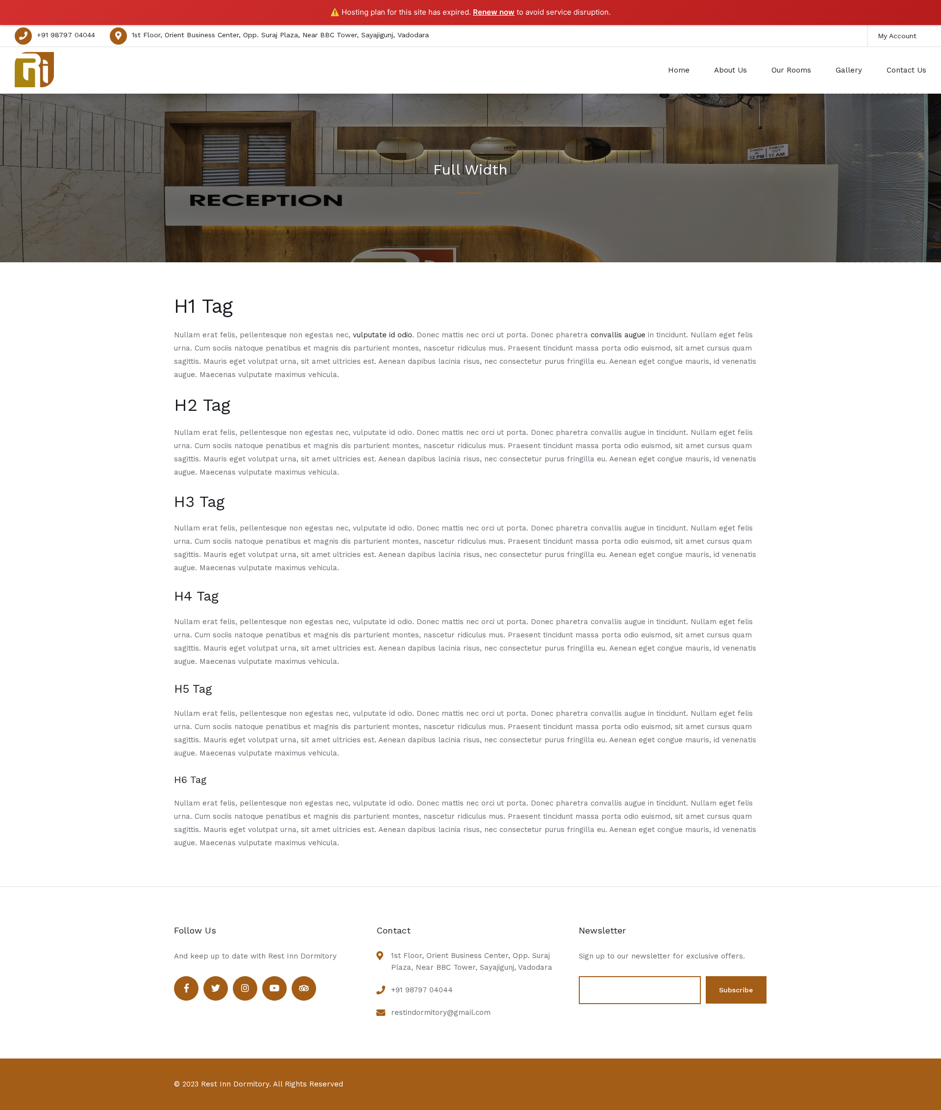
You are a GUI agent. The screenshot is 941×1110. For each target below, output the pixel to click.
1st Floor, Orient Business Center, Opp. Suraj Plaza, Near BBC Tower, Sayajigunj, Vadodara (280, 35)
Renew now (494, 12)
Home (679, 70)
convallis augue (618, 334)
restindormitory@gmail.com (441, 1012)
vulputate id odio (382, 334)
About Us (730, 70)
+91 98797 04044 (66, 35)
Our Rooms (791, 70)
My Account (897, 36)
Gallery (849, 70)
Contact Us (906, 70)
